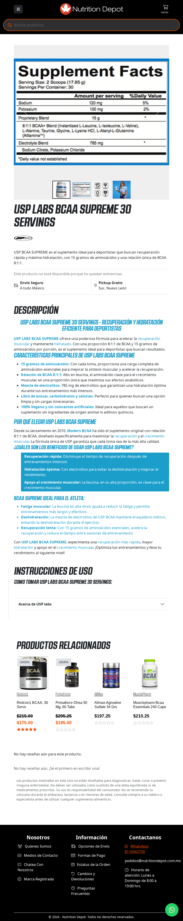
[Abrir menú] (18, 9)
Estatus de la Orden (93, 864)
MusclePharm (142, 694)
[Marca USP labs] (91, 238)
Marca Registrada (38, 879)
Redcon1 (22, 694)
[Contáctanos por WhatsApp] (172, 910)
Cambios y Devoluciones (83, 876)
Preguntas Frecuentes (83, 891)
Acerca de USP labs (35, 604)
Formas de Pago (91, 855)
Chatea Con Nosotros (30, 867)
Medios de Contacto (40, 855)
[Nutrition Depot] (91, 8)
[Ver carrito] (156, 9)
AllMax (98, 694)
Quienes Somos (37, 846)
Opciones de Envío (93, 846)
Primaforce (63, 694)
